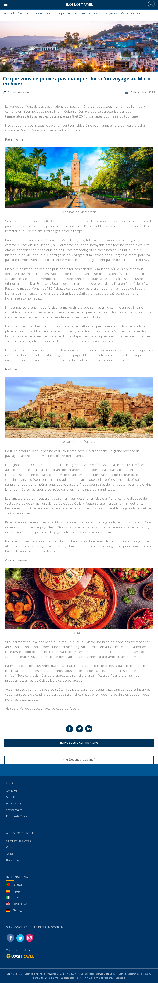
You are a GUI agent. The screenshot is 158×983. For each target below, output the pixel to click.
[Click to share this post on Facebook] (69, 728)
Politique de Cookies (17, 816)
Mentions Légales (15, 803)
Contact (10, 847)
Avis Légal (11, 791)
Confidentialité (14, 810)
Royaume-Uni (20, 904)
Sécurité (10, 797)
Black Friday (12, 860)
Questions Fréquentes (18, 841)
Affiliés (9, 853)
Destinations (26, 13)
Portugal (17, 884)
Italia (15, 897)
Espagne (17, 891)
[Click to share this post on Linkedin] (88, 728)
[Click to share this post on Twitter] (79, 728)
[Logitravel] (20, 956)
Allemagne (18, 910)
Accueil (9, 13)
